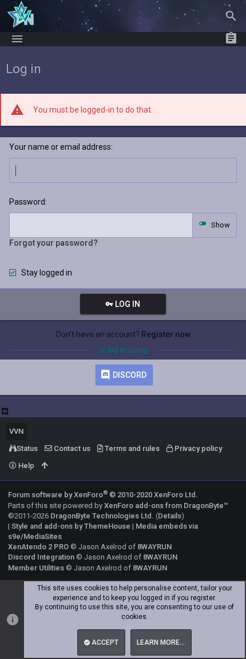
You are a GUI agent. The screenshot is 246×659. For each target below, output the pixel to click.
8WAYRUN (154, 546)
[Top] (44, 465)
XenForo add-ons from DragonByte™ (166, 505)
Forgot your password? (53, 242)
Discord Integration (41, 557)
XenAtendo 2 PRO (38, 546)
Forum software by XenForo (103, 494)
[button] (17, 39)
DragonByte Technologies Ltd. (102, 516)
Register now (166, 334)
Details (169, 516)
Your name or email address (60, 146)
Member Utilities (36, 568)
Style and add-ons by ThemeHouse (70, 526)
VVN (16, 431)
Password (27, 201)
